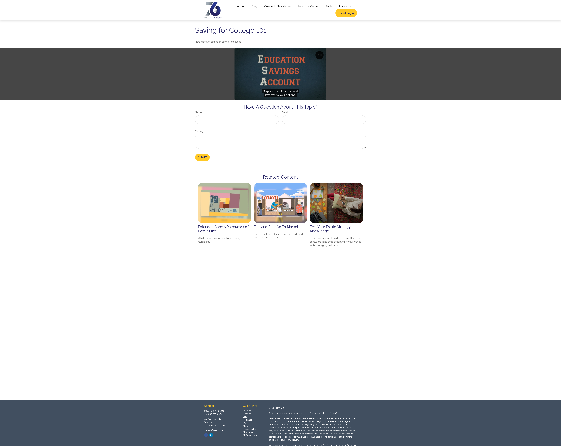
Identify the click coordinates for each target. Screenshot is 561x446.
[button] (241, 6)
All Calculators (250, 435)
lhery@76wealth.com (214, 430)
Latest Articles (249, 429)
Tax (244, 423)
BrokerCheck (336, 413)
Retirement (248, 410)
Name (198, 112)
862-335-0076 (217, 411)
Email (285, 112)
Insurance (247, 420)
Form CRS (279, 408)
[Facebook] (206, 435)
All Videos (248, 432)
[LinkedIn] (211, 435)
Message (200, 131)
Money (246, 426)
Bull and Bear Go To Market (276, 227)
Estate (246, 417)
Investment (248, 414)
